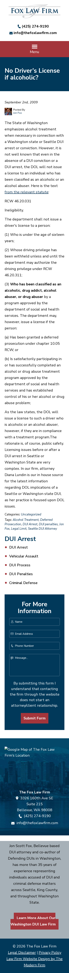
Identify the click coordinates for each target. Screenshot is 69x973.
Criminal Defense (23, 582)
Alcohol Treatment (26, 520)
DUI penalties (48, 524)
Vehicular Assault (23, 556)
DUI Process (19, 565)
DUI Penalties (21, 573)
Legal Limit (18, 529)
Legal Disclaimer (22, 952)
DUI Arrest (30, 524)
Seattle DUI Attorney (42, 529)
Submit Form (35, 718)
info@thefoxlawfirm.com (35, 32)
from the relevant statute (26, 192)
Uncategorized (31, 514)
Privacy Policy (50, 952)
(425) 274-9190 (35, 26)
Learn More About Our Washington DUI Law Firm (33, 921)
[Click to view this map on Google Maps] (34, 767)
